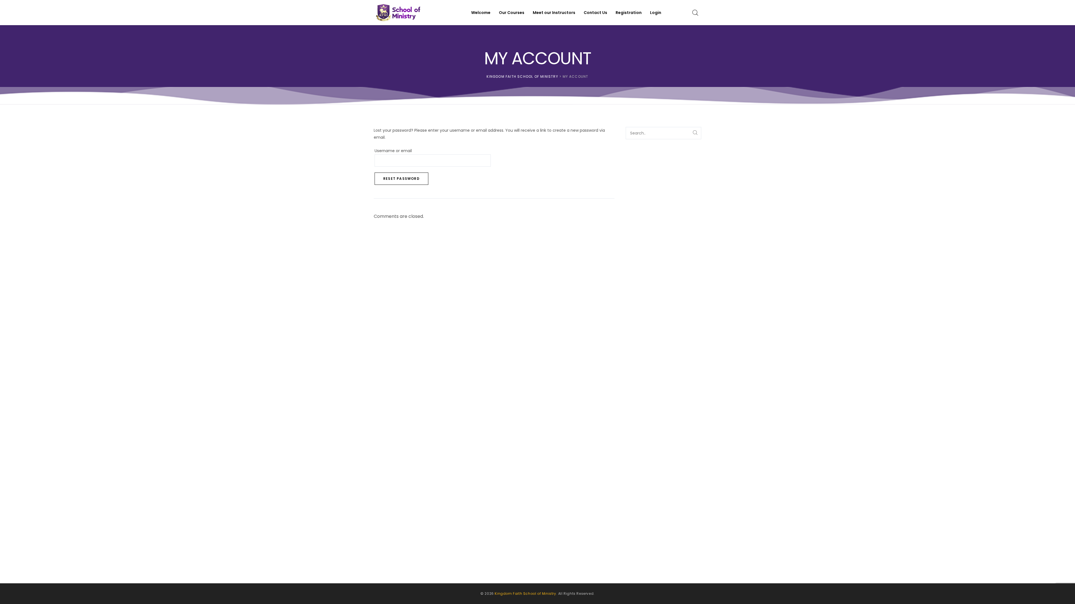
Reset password (401, 178)
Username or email (403, 151)
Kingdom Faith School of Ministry (525, 593)
